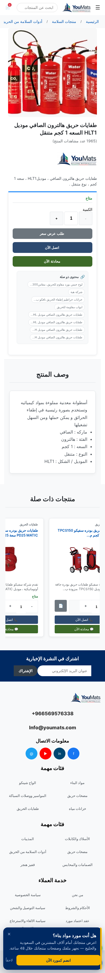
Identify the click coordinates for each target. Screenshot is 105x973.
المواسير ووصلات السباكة (27, 795)
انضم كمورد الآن (58, 960)
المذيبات (27, 839)
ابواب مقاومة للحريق (69, 307)
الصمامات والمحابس (77, 864)
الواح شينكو (27, 783)
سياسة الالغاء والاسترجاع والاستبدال (28, 924)
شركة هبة (76, 292)
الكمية (87, 209)
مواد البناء (77, 783)
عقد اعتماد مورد (77, 921)
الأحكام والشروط (77, 908)
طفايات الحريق (31, 524)
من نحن (77, 895)
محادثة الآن (52, 261)
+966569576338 (53, 713)
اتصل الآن (52, 247)
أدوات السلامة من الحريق (27, 852)
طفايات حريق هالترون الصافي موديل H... (57, 330)
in (59, 753)
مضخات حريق (77, 795)
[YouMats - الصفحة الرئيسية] (77, 159)
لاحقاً (9, 960)
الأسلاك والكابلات (77, 839)
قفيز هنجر (27, 864)
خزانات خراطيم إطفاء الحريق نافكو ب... (58, 299)
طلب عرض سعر (52, 234)
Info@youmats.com (52, 727)
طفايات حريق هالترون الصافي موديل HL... (56, 315)
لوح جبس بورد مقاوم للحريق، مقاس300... (56, 284)
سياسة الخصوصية (28, 895)
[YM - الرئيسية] (76, 7)
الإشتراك (26, 671)
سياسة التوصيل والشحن (27, 908)
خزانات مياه (77, 808)
